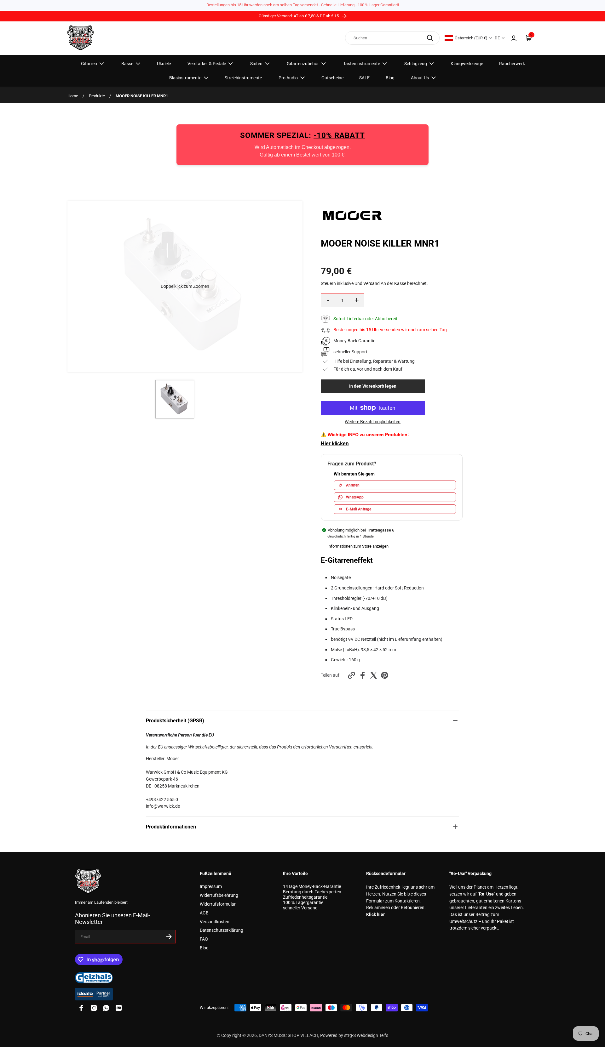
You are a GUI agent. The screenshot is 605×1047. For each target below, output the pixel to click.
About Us (420, 77)
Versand (371, 283)
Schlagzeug (415, 63)
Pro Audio (288, 77)
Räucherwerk (512, 63)
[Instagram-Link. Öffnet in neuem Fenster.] (94, 1008)
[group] (174, 399)
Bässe (127, 63)
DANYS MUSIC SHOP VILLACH (288, 1035)
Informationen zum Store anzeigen (358, 546)
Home (72, 96)
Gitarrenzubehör (303, 63)
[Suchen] (430, 38)
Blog (390, 77)
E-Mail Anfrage (355, 509)
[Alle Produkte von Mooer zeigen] (352, 228)
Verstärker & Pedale (206, 63)
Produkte (97, 96)
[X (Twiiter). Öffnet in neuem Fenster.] (373, 675)
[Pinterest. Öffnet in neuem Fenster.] (385, 675)
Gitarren (89, 63)
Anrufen (349, 485)
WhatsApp (355, 497)
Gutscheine (332, 77)
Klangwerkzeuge (467, 63)
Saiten (256, 63)
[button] (185, 286)
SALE (364, 77)
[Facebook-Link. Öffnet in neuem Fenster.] (81, 1008)
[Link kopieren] (351, 675)
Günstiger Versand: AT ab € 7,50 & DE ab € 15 (299, 16)
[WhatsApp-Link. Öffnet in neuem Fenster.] (106, 1008)
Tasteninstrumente (361, 63)
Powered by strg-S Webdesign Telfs (354, 1035)
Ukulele (164, 63)
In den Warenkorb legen (372, 386)
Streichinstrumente (243, 77)
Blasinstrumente (185, 77)
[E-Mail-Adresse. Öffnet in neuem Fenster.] (118, 1008)
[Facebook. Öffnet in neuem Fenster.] (362, 675)
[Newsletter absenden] (169, 936)
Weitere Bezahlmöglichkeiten (372, 421)
